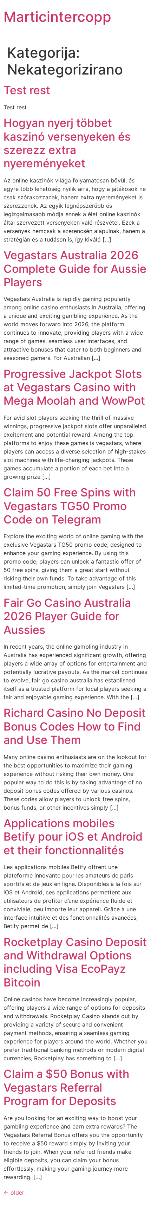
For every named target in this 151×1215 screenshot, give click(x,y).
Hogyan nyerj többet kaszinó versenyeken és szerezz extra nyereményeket (67, 143)
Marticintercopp (57, 16)
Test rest (27, 90)
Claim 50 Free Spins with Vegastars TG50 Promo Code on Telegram (70, 506)
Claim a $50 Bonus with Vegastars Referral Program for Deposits (66, 1087)
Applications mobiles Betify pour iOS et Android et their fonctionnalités (73, 836)
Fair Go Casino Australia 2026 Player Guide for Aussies (67, 616)
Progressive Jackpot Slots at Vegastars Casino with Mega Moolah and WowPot (74, 387)
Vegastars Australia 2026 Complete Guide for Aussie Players (75, 268)
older (14, 1192)
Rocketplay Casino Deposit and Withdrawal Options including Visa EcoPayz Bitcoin (75, 962)
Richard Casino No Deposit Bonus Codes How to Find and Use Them (75, 726)
